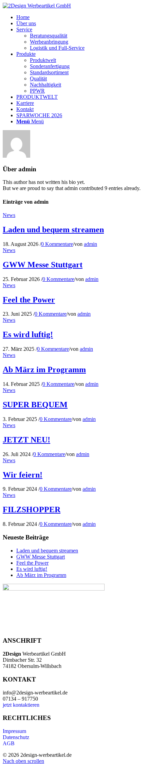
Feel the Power (29, 299)
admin (90, 244)
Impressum (14, 731)
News (9, 215)
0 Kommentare (57, 244)
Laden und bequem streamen (53, 229)
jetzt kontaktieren (21, 705)
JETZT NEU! (26, 439)
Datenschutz (16, 737)
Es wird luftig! (28, 334)
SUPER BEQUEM (35, 404)
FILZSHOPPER (31, 509)
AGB (9, 743)
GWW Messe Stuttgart (43, 264)
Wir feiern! (22, 474)
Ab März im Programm (44, 369)
